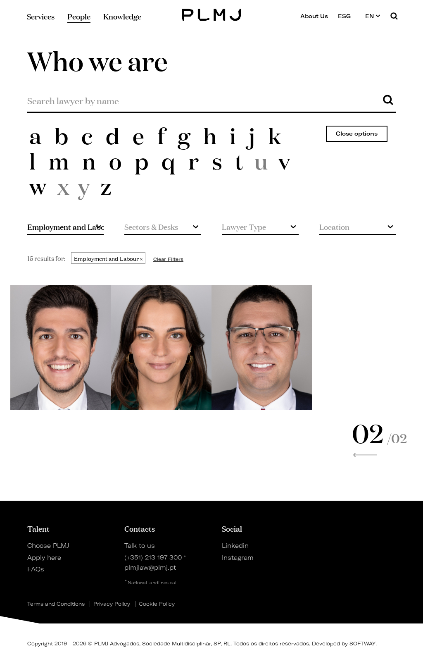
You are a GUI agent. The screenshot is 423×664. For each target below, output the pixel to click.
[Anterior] (365, 455)
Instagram (238, 557)
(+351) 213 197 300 (153, 557)
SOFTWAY (362, 643)
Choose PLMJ (48, 545)
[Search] (394, 16)
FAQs (35, 569)
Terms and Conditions (56, 604)
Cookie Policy (157, 604)
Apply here (44, 557)
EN (370, 16)
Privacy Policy (111, 604)
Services (41, 16)
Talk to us (139, 545)
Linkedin (235, 545)
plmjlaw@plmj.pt (150, 567)
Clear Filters (168, 259)
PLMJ (211, 14)
